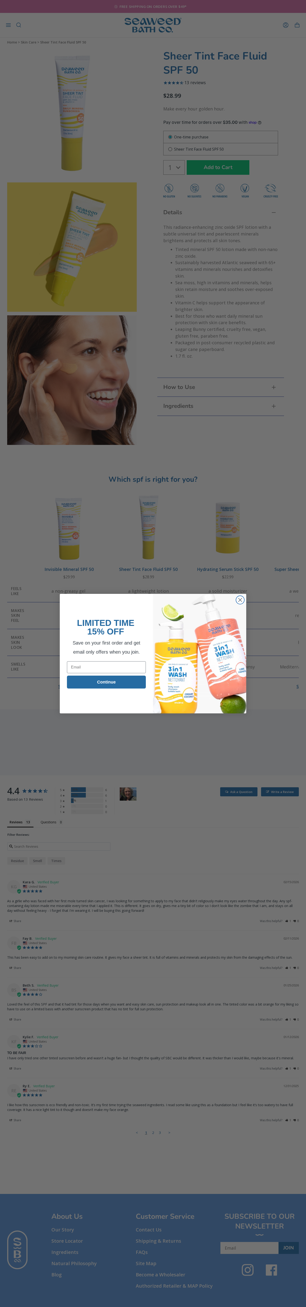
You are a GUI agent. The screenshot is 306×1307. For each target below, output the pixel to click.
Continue (106, 682)
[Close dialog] (240, 600)
